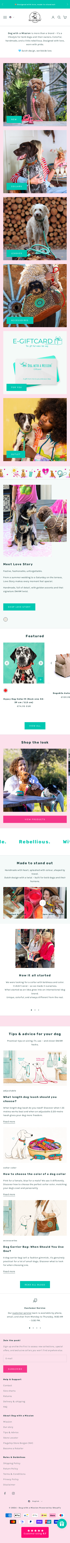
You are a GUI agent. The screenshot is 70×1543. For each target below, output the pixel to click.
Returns (7, 1396)
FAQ (5, 1406)
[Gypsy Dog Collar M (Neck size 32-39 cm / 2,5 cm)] (23, 663)
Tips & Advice (10, 1432)
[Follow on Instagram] (13, 1493)
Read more (9, 1121)
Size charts (9, 1390)
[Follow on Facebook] (5, 1493)
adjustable (9, 1091)
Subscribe (15, 1369)
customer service (21, 1313)
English (35, 1501)
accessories (10, 1240)
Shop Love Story (19, 607)
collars (16, 186)
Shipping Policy (11, 1463)
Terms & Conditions (14, 1474)
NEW (14, 119)
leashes (16, 253)
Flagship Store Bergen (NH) (18, 1443)
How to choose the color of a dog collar (34, 1174)
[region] (35, 1310)
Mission (7, 1421)
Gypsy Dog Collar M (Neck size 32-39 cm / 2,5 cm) (23, 700)
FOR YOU (16, 387)
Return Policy (10, 1468)
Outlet (16, 454)
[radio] (5, 619)
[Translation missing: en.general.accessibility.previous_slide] (7, 663)
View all (35, 726)
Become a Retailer (13, 1448)
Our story (8, 1427)
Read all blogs (35, 1284)
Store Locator (10, 1437)
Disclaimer (9, 1484)
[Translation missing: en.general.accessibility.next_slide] (41, 663)
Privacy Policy (11, 1479)
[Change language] (11, 17)
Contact (7, 1385)
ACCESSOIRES (20, 320)
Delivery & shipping (14, 1401)
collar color (9, 1168)
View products (35, 819)
